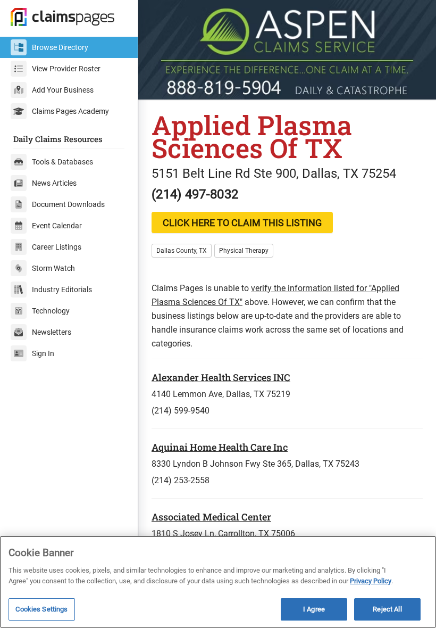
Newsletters (51, 332)
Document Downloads (68, 204)
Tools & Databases (62, 162)
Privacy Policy (370, 581)
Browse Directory (60, 47)
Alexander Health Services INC (221, 377)
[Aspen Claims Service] (287, 50)
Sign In (43, 353)
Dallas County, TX (181, 250)
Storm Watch (53, 268)
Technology (51, 311)
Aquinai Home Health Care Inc (220, 447)
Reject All (387, 609)
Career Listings (56, 247)
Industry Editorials (62, 289)
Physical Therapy (244, 250)
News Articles (54, 183)
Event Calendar (57, 225)
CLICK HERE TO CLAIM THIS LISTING (242, 222)
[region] (218, 582)
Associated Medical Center (211, 516)
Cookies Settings (41, 609)
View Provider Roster (66, 68)
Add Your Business (63, 90)
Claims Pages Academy (70, 111)
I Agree (314, 609)
